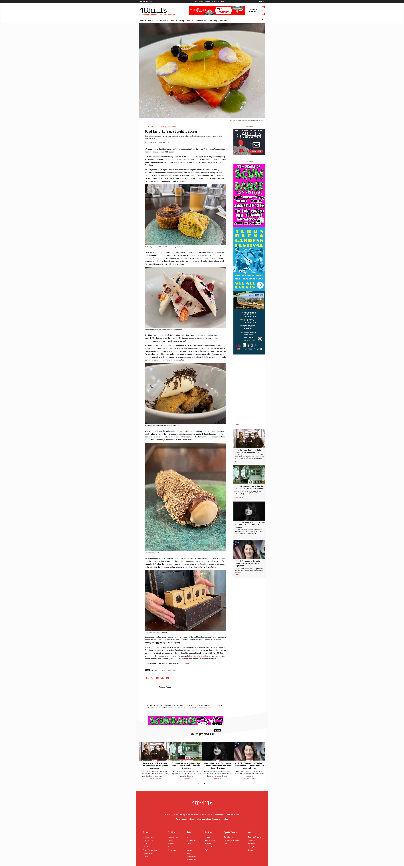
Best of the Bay (229, 837)
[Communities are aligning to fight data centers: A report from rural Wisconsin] (249, 474)
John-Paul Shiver (154, 778)
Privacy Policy (252, 847)
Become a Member (254, 837)
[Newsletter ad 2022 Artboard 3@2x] (249, 154)
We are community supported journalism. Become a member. (202, 819)
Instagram (206, 708)
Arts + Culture (151, 126)
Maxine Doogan (249, 778)
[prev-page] (199, 783)
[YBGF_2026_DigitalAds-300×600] (249, 290)
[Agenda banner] (227, 15)
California (154, 670)
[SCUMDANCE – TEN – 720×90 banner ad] (185, 725)
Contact (250, 850)
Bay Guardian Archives (231, 840)
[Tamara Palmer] (151, 690)
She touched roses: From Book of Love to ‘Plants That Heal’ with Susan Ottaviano (250, 524)
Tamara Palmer (152, 142)
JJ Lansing (186, 778)
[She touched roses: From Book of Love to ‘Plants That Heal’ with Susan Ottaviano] (249, 511)
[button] (262, 20)
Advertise (251, 843)
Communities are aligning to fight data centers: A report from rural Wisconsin (249, 487)
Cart (225, 843)
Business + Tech (239, 497)
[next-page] (204, 783)
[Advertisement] (249, 386)
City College (162, 670)
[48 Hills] (158, 10)
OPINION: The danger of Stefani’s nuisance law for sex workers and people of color (247, 563)
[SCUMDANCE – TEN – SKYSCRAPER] (249, 226)
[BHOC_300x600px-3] (249, 354)
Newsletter (251, 840)
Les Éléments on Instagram (200, 656)
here (218, 705)
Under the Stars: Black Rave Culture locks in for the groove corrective (248, 451)
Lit (235, 536)
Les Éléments (170, 159)
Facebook (187, 708)
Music (236, 461)
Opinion (237, 574)
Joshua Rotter (218, 778)
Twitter (195, 708)
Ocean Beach (172, 670)
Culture (162, 126)
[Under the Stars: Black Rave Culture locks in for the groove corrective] (249, 438)
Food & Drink (171, 126)
